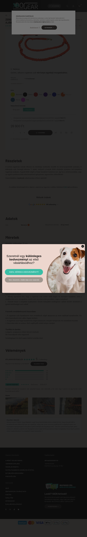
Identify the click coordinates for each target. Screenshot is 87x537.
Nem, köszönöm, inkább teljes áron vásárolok (24, 280)
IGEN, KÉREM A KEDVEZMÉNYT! (24, 272)
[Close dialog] (82, 246)
